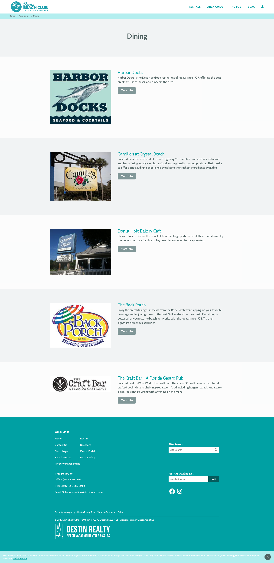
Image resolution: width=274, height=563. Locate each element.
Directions (85, 444)
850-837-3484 (77, 485)
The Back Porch (132, 304)
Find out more (20, 558)
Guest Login (61, 451)
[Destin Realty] (29, 6)
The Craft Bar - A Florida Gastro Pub (150, 378)
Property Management (67, 463)
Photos (235, 6)
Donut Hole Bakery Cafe (140, 231)
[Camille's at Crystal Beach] (80, 200)
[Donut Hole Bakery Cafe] (80, 274)
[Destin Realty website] (82, 538)
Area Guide (215, 6)
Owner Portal (87, 451)
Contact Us (61, 444)
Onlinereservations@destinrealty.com (82, 492)
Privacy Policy (87, 457)
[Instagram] (179, 491)
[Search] (216, 449)
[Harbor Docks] (80, 123)
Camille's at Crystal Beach (141, 154)
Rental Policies (63, 457)
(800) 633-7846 (72, 479)
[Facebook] (172, 491)
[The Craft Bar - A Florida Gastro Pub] (80, 391)
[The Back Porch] (80, 347)
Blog (251, 6)
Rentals (195, 6)
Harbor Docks (130, 72)
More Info (127, 90)
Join (214, 479)
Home (12, 16)
